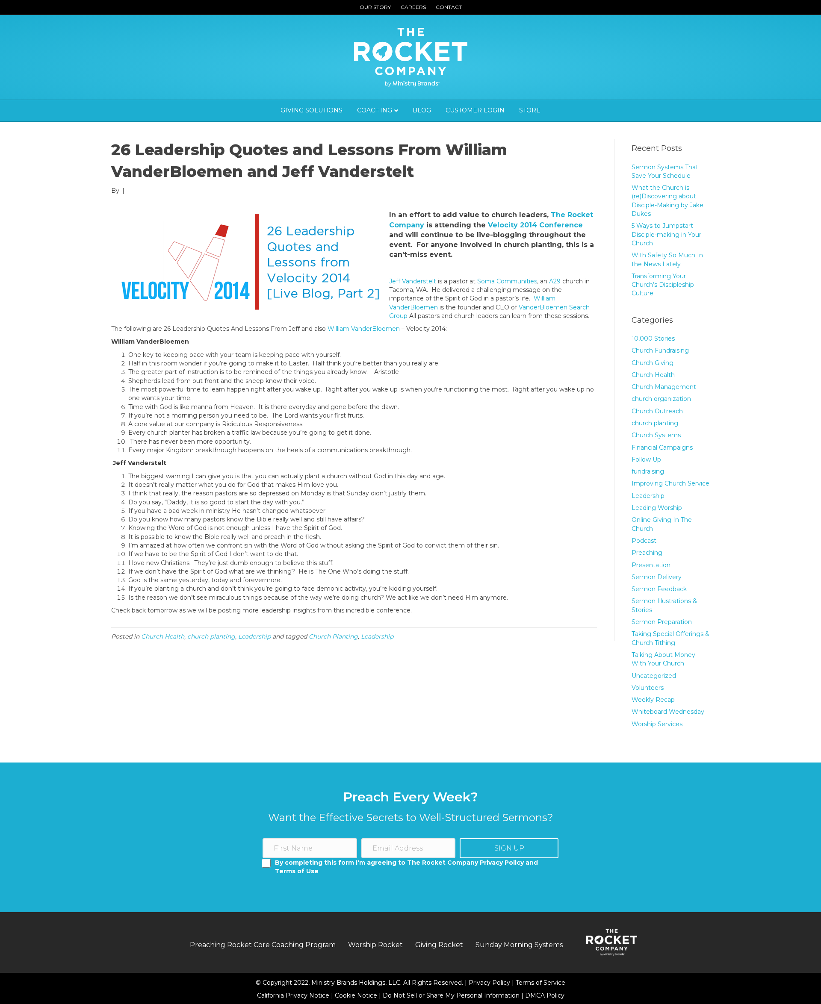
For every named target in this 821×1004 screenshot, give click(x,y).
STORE (529, 110)
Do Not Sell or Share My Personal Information (451, 995)
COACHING (374, 110)
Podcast (644, 541)
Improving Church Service (670, 483)
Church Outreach (657, 411)
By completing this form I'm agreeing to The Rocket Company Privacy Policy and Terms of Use (406, 867)
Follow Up (646, 459)
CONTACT (449, 7)
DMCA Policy (544, 995)
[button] (509, 848)
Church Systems (656, 435)
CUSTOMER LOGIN (475, 110)
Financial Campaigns (662, 447)
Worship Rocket (375, 945)
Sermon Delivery (657, 577)
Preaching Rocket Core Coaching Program (263, 945)
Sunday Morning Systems (519, 945)
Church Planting (333, 636)
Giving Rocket (439, 945)
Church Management (664, 387)
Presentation (651, 565)
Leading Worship (657, 508)
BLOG (422, 110)
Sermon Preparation (662, 622)
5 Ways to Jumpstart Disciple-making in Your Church (666, 234)
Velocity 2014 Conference (535, 225)
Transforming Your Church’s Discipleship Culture (663, 284)
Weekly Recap (653, 700)
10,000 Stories (653, 338)
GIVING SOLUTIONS (312, 110)
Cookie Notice (357, 995)
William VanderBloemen (364, 329)
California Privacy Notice (294, 995)
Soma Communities (507, 281)
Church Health (162, 636)
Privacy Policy (490, 982)
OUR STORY (375, 7)
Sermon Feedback (659, 589)
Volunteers (648, 688)
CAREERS (413, 7)
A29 (555, 281)
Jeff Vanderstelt (412, 281)
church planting (211, 636)
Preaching (647, 552)
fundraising (648, 471)
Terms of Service (540, 982)
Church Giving (652, 363)
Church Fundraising (660, 350)
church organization (661, 399)
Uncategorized (654, 676)
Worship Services (657, 724)
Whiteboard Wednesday (668, 711)
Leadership (254, 636)
